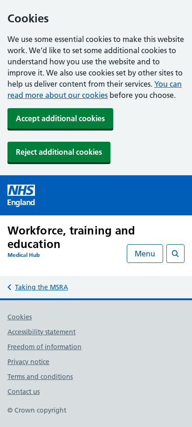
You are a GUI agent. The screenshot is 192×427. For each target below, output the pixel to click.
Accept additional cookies (60, 118)
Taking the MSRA (41, 287)
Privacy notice (28, 362)
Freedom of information (44, 347)
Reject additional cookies (59, 152)
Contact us (23, 391)
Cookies (19, 317)
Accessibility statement (41, 332)
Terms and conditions (40, 376)
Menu (145, 253)
